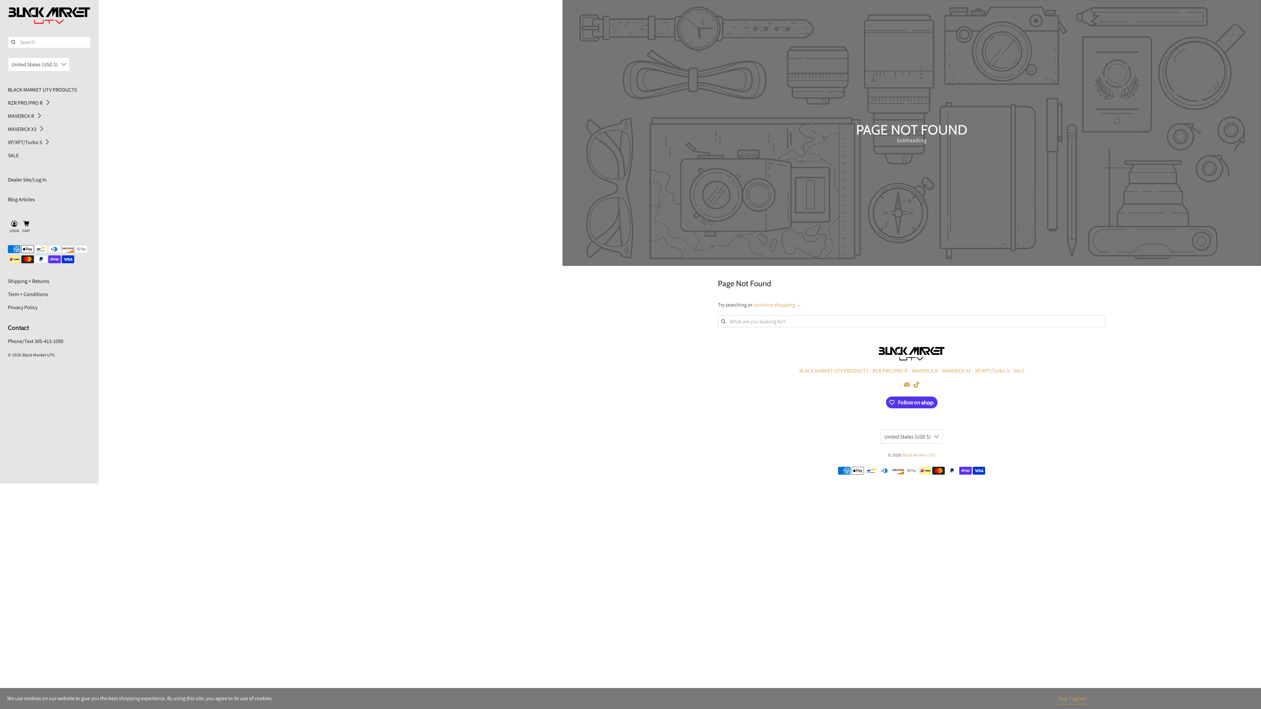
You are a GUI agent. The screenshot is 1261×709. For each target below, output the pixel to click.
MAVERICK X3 (22, 129)
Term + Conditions (28, 294)
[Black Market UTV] (49, 16)
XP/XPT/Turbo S (25, 142)
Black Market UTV (38, 355)
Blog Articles (21, 199)
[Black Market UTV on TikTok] (916, 385)
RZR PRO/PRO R (25, 102)
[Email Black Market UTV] (907, 385)
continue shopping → (777, 304)
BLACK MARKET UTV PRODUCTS (42, 89)
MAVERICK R (21, 116)
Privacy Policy (22, 307)
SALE (13, 155)
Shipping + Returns (28, 281)
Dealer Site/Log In (27, 179)
